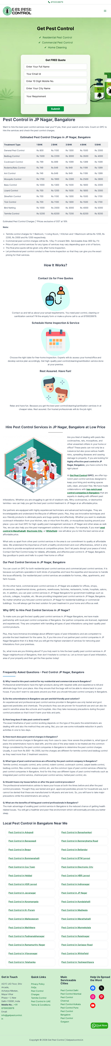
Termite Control (38, 998)
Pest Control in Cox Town (22, 867)
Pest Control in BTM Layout (75, 858)
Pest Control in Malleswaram (24, 918)
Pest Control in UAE (41, 1001)
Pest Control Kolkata (71, 1004)
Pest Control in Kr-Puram (22, 910)
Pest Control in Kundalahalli (75, 901)
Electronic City (34, 531)
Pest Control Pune (69, 1007)
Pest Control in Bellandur (74, 849)
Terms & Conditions (40, 1005)
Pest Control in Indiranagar (75, 884)
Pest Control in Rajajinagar (75, 936)
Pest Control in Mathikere (22, 927)
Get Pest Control (78, 475)
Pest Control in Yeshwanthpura (77, 962)
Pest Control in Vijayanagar (23, 953)
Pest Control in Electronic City (77, 867)
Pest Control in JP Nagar (74, 892)
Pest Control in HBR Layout (75, 875)
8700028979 (56, 2)
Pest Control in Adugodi (21, 832)
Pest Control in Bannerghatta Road (79, 840)
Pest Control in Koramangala (23, 901)
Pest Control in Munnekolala (76, 927)
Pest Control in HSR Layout (23, 884)
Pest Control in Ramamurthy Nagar (27, 944)
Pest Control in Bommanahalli (24, 858)
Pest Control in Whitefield (74, 953)
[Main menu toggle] (105, 11)
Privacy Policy (38, 984)
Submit (55, 108)
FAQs (33, 987)
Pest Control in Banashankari (76, 832)
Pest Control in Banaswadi (22, 840)
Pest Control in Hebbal (20, 875)
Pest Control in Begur (20, 849)
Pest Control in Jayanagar (22, 892)
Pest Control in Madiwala (74, 910)
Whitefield (51, 531)
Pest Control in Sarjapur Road (76, 944)
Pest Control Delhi (69, 990)
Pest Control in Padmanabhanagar (27, 936)
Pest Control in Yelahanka (22, 962)
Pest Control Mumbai (71, 994)
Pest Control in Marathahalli (76, 918)
